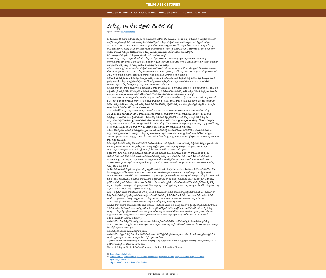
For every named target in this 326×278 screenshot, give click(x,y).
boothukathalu (130, 257)
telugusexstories (197, 257)
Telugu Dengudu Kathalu (143, 12)
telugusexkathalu (182, 257)
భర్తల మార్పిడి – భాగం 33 (119, 259)
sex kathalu (142, 257)
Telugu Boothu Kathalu (194, 12)
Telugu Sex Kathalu (117, 12)
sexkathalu (153, 257)
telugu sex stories (166, 257)
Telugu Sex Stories (163, 4)
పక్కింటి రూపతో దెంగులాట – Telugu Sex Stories (128, 262)
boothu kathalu (116, 257)
